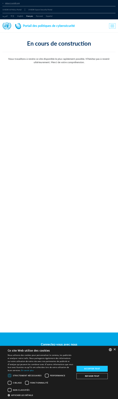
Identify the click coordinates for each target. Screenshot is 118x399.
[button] (40, 395)
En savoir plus (27, 370)
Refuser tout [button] (92, 376)
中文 (12, 16)
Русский (39, 16)
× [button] (114, 349)
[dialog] (59, 372)
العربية (5, 16)
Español (49, 16)
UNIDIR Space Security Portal (40, 10)
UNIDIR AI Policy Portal (12, 10)
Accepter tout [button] (92, 368)
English (20, 16)
